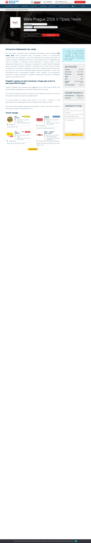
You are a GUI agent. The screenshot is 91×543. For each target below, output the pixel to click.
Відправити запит (80, 2)
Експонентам (63, 6)
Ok (75, 541)
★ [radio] (33, 24)
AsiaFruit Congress (46, 117)
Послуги (33, 6)
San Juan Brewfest (19, 117)
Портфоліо (43, 6)
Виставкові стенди (11, 6)
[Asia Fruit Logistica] (11, 135)
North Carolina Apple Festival (49, 132)
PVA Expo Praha (79, 95)
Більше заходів (32, 149)
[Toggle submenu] (20, 6)
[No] (89, 541)
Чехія (34, 87)
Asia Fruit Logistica (19, 132)
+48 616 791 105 (50, 2)
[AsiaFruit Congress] (40, 119)
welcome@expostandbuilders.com (65, 2)
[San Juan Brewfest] (11, 119)
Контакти (51, 6)
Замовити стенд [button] (51, 35)
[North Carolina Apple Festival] (40, 135)
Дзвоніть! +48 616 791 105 (32, 35)
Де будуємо (25, 6)
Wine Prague (80, 74)
